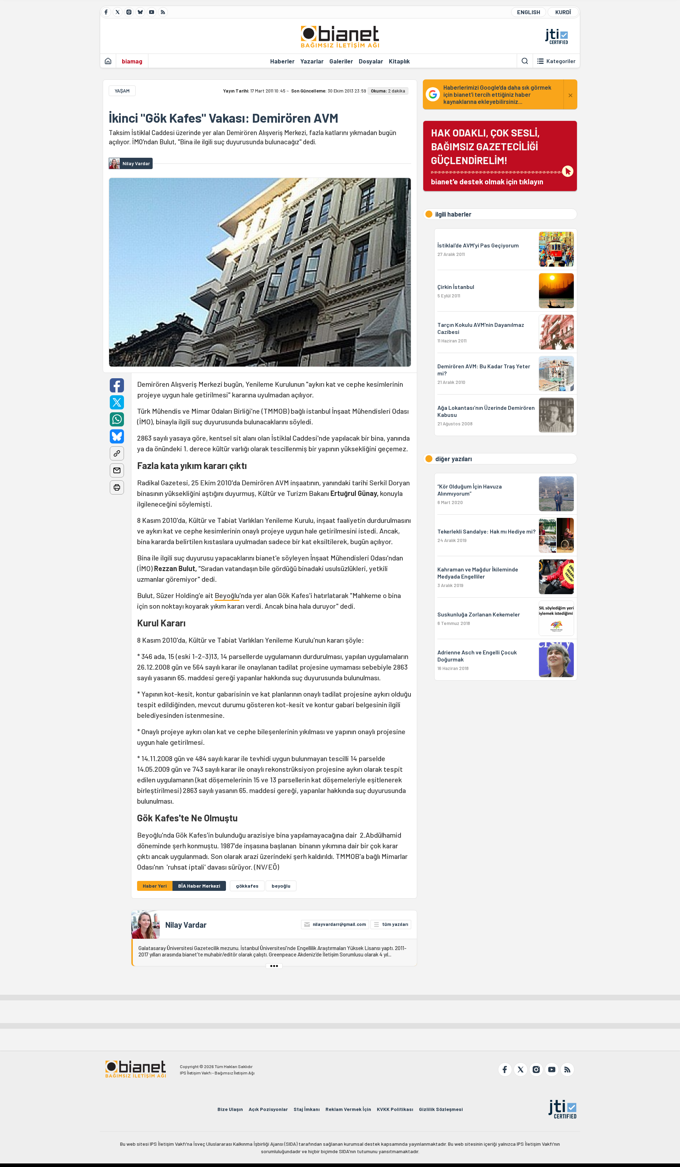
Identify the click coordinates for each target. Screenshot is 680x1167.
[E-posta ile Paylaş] (117, 470)
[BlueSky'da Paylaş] (117, 436)
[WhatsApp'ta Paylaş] (117, 419)
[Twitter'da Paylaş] (117, 402)
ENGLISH (528, 12)
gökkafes (247, 886)
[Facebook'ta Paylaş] (117, 385)
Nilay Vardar (185, 924)
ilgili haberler (453, 214)
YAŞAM (122, 91)
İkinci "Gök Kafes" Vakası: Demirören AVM (223, 117)
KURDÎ (563, 12)
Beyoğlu (227, 595)
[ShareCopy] (117, 453)
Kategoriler (561, 61)
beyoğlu (281, 886)
